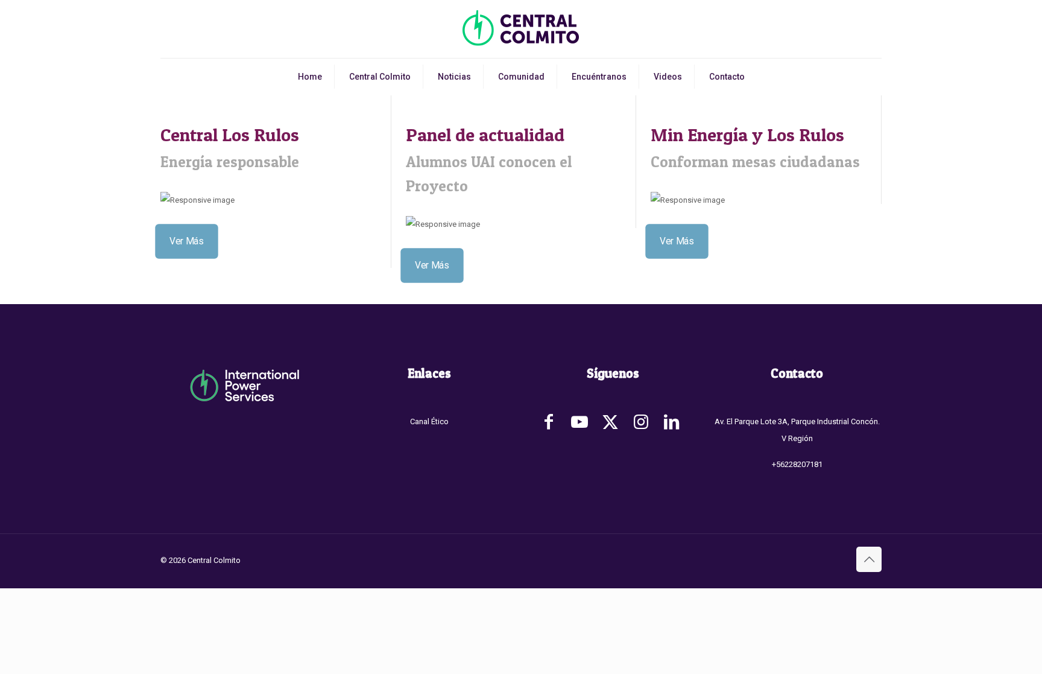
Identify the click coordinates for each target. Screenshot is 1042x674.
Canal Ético (429, 421)
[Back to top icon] (869, 559)
